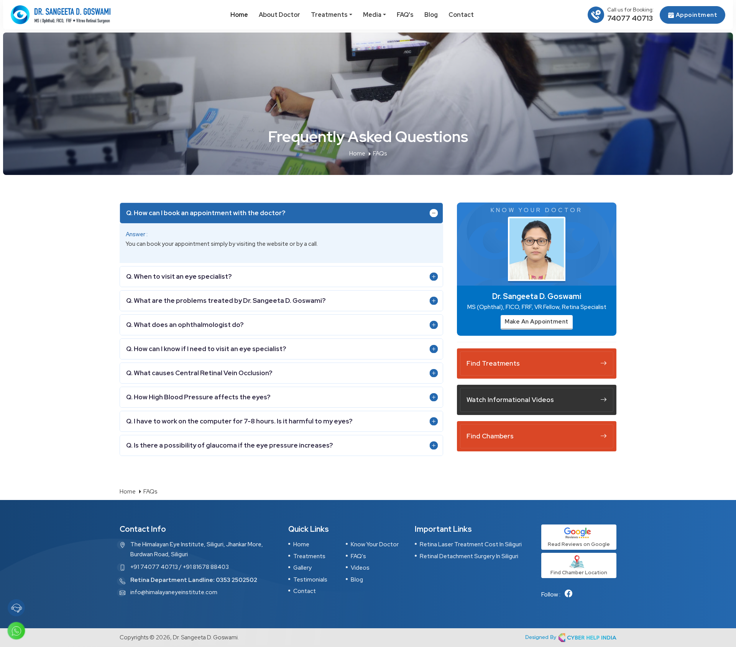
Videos (360, 568)
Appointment (695, 15)
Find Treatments (493, 363)
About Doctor (279, 15)
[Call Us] (16, 607)
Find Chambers (490, 436)
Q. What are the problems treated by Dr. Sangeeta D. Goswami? (225, 300)
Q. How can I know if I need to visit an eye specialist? (206, 349)
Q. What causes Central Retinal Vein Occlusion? (199, 373)
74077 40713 (630, 18)
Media (372, 15)
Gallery (302, 568)
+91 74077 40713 (154, 567)
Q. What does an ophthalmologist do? (184, 324)
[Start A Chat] (16, 630)
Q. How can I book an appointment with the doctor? (205, 213)
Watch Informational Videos (510, 399)
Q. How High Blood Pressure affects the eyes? (198, 397)
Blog (431, 15)
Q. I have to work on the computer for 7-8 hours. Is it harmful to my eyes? (239, 421)
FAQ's (405, 15)
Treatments (329, 15)
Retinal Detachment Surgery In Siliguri (469, 556)
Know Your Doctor (375, 544)
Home (239, 15)
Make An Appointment (536, 321)
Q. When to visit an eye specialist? (179, 276)
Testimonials (310, 579)
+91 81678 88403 (206, 567)
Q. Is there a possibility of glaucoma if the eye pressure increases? (229, 445)
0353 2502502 (236, 580)
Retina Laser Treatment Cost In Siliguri (471, 544)
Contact (461, 15)
